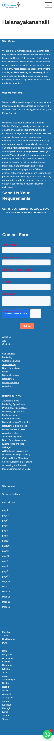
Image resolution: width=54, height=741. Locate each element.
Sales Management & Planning (17, 461)
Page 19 (6, 601)
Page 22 (6, 586)
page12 (5, 556)
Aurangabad (8, 697)
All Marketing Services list (15, 451)
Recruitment (8, 379)
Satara (5, 715)
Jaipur (5, 676)
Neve (5, 738)
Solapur (6, 719)
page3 (5, 530)
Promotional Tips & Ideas (14, 408)
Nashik (5, 683)
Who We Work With (12, 92)
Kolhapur (6, 704)
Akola (5, 690)
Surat (5, 672)
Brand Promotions (11, 368)
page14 (5, 540)
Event (5, 371)
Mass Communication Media (16, 469)
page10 (5, 546)
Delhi (4, 651)
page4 (5, 525)
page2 (5, 510)
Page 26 (6, 591)
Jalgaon (6, 701)
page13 (5, 576)
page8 (5, 561)
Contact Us (7, 344)
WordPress (27, 738)
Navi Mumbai (8, 639)
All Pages (7, 447)
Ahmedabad (8, 658)
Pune (4, 642)
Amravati (6, 694)
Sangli (5, 712)
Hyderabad (7, 665)
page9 (5, 535)
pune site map (9, 502)
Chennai (6, 661)
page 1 (5, 515)
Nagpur (5, 686)
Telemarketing (9, 364)
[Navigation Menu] (48, 4)
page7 (5, 566)
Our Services (8, 353)
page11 (5, 551)
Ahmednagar (8, 679)
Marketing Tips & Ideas (13, 404)
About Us (6, 337)
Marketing (7, 357)
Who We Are (8, 41)
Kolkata (6, 669)
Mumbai (6, 632)
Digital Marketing (10, 375)
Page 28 (6, 581)
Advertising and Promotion (15, 465)
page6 (5, 571)
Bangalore (7, 654)
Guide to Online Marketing (15, 458)
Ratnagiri (6, 708)
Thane (5, 635)
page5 (5, 520)
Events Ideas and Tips (13, 443)
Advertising (7, 386)
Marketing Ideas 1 (11, 415)
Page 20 (6, 607)
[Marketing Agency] (11, 5)
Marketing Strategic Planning (16, 454)
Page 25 (6, 596)
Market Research (10, 382)
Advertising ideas (10, 400)
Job (4, 340)
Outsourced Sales (11, 361)
